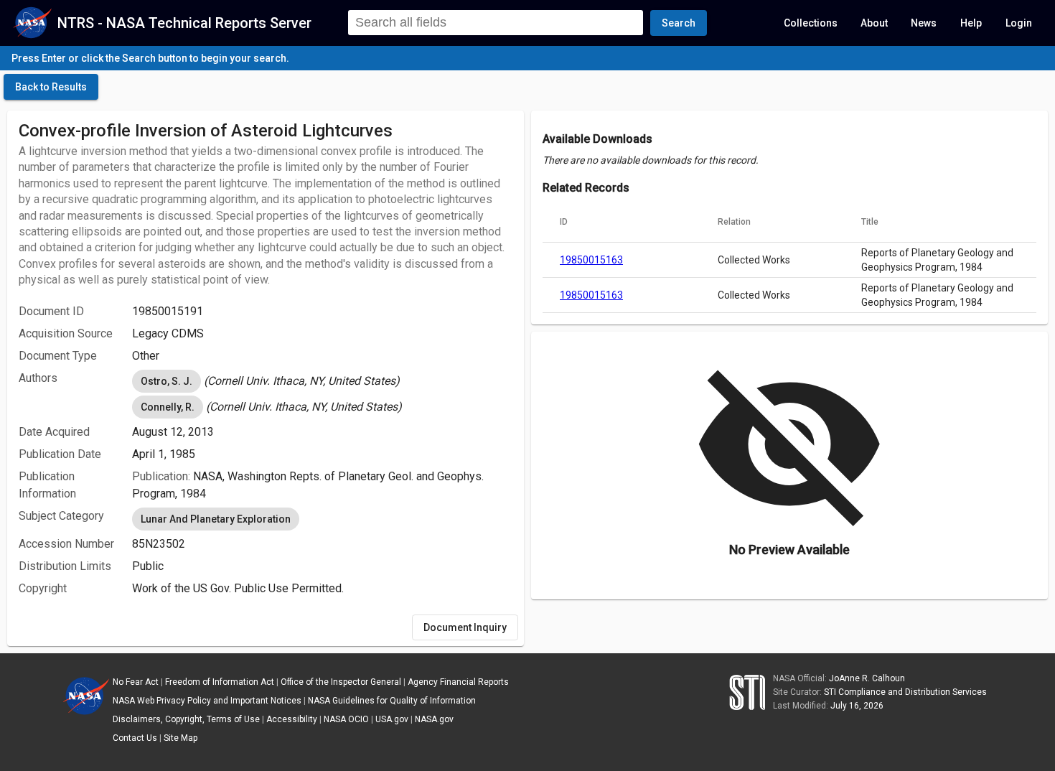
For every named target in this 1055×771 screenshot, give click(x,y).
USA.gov (391, 719)
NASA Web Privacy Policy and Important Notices (207, 701)
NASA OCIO (346, 719)
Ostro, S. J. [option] (166, 381)
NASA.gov (434, 719)
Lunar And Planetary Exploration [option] (216, 519)
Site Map (180, 738)
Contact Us (135, 738)
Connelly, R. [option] (167, 407)
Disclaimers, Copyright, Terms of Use (186, 719)
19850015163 (591, 260)
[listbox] (322, 381)
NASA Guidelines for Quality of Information (392, 701)
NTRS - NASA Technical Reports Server (184, 23)
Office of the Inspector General (341, 682)
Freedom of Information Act (219, 682)
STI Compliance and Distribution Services (905, 692)
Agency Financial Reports (458, 682)
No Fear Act (136, 682)
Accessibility (291, 719)
